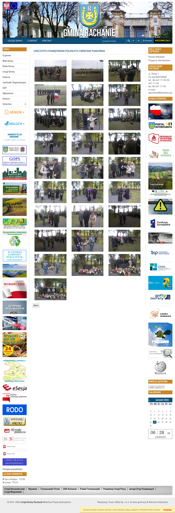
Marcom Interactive (158, 502)
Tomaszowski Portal (50, 489)
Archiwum (147, 40)
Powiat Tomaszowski (90, 489)
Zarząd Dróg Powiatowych (141, 489)
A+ (139, 40)
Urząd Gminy (9, 71)
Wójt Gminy (8, 61)
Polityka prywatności (12, 469)
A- (134, 40)
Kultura (6, 98)
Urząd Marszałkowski (14, 489)
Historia (6, 77)
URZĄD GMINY (15, 40)
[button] (25, 104)
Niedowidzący (163, 40)
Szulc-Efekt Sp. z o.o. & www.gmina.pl (127, 502)
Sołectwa (7, 104)
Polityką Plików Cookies (150, 510)
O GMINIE (32, 40)
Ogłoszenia (8, 93)
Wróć (35, 305)
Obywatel (32, 489)
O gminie (7, 55)
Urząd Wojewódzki (13, 492)
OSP (5, 88)
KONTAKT (47, 40)
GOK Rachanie (70, 489)
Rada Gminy (8, 66)
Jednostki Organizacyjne (14, 82)
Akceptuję (167, 510)
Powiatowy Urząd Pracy (114, 489)
